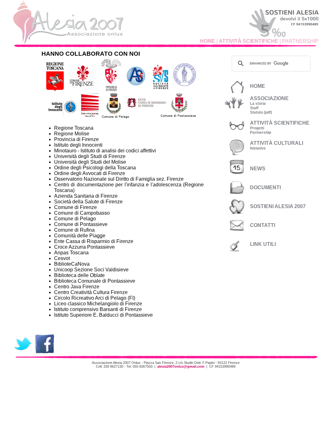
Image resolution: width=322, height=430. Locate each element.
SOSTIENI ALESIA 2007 (278, 206)
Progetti (257, 128)
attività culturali (276, 143)
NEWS (257, 168)
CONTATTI (262, 225)
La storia (258, 103)
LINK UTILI (263, 244)
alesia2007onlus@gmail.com (180, 366)
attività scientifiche (279, 123)
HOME (207, 41)
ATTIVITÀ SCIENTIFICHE (248, 41)
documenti (265, 187)
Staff (254, 108)
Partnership (260, 132)
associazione (269, 98)
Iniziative (258, 148)
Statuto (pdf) (261, 112)
